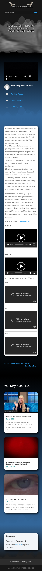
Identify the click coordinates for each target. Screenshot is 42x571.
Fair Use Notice (13, 562)
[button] (21, 238)
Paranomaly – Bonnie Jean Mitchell (18, 417)
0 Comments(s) (17, 100)
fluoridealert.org (24, 221)
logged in (18, 545)
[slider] (19, 244)
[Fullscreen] (34, 244)
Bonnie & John (27, 85)
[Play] (8, 244)
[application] (21, 238)
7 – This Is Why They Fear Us (16, 499)
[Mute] (30, 244)
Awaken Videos (17, 94)
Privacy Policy (27, 562)
